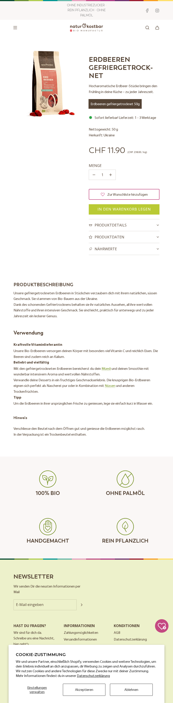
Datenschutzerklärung (93, 675)
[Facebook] (147, 10)
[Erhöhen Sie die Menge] (111, 175)
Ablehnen (131, 689)
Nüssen (110, 385)
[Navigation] (15, 28)
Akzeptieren (84, 689)
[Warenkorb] (157, 28)
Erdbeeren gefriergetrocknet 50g (115, 104)
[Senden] (81, 605)
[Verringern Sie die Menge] (94, 175)
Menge (95, 165)
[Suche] (147, 28)
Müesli (106, 368)
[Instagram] (157, 10)
